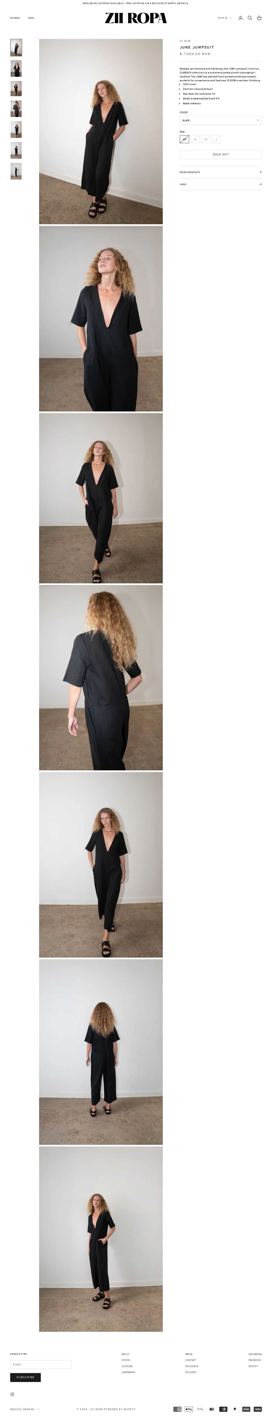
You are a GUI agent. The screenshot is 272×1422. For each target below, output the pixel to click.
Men (31, 18)
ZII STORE (127, 1366)
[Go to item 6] (16, 150)
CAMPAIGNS (128, 1372)
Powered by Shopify (120, 1409)
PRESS (188, 1354)
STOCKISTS (191, 1366)
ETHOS (126, 1360)
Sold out (221, 154)
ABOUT (126, 1354)
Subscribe (25, 1377)
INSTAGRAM (255, 1354)
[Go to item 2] (16, 68)
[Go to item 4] (16, 108)
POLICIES (190, 1372)
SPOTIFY (253, 1366)
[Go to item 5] (16, 129)
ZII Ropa (185, 41)
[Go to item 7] (16, 171)
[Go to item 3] (16, 89)
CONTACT (191, 1360)
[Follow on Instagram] (12, 1394)
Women (15, 18)
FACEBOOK (255, 1360)
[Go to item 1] (16, 47)
